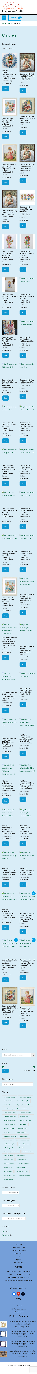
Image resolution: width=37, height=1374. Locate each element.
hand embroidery (28, 1152)
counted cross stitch (25, 1120)
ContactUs (18, 1244)
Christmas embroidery (10, 1116)
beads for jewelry (8, 1108)
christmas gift (24, 1116)
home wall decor (8, 1159)
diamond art (7, 1132)
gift (5, 1152)
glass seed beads (14, 1152)
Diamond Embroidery (21, 1132)
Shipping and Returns (19, 1250)
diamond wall (24, 1136)
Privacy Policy (18, 1262)
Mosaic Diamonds (24, 1163)
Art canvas (5, 1235)
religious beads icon (24, 1175)
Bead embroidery (8, 1101)
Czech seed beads (23, 1128)
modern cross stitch (9, 1163)
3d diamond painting (9, 1097)
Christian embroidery (10, 1112)
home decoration (21, 1155)
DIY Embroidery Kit (9, 1144)
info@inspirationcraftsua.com (22, 1280)
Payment (18, 1259)
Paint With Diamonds (22, 1171)
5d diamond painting (25, 1097)
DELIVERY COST (18, 1247)
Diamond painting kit (10, 1136)
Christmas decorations (26, 1112)
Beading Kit (7, 1105)
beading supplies (19, 1105)
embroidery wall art (9, 1148)
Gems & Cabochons (24, 1148)
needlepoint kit (8, 1167)
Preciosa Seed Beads (9, 1175)
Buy (5, 88)
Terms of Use (18, 1253)
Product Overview (18, 1312)
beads (30, 1105)
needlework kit (20, 1167)
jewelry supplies (21, 1159)
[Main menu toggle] (4, 17)
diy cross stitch (8, 1140)
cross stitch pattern (9, 1128)
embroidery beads (24, 1144)
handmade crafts (8, 1155)
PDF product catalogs (19, 1309)
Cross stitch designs (9, 1124)
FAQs (18, 1256)
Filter (5, 1071)
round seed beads (8, 1179)
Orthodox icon (8, 1171)
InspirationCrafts (12, 11)
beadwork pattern (22, 1108)
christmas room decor (10, 1120)
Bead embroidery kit (23, 1101)
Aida (3, 1231)
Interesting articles (18, 1306)
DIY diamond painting (22, 1140)
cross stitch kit (23, 1124)
